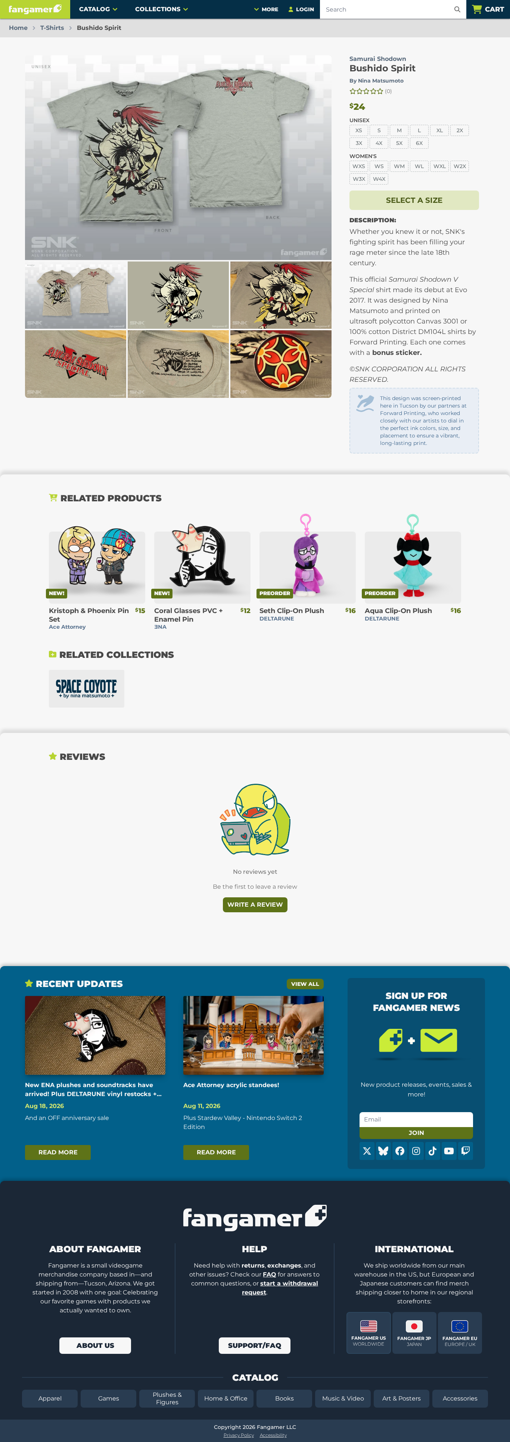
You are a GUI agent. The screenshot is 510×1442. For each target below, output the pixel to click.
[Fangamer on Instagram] (416, 1151)
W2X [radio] (460, 166)
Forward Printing (402, 413)
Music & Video (343, 1398)
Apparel (50, 1398)
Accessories (460, 1398)
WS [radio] (379, 166)
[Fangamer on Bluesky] (383, 1151)
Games (108, 1398)
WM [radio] (399, 166)
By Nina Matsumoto (376, 80)
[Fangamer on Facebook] (399, 1151)
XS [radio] (358, 130)
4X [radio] (379, 143)
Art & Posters (401, 1398)
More (270, 9)
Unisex (359, 120)
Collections (157, 9)
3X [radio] (359, 143)
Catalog (94, 9)
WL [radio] (419, 166)
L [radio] (419, 130)
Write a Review (255, 904)
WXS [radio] (358, 166)
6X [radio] (419, 143)
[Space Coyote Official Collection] (86, 689)
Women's (363, 156)
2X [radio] (460, 130)
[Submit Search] (457, 9)
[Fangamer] (35, 9)
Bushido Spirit (382, 68)
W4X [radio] (379, 179)
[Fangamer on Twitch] (465, 1151)
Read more (58, 1152)
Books (284, 1398)
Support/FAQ (254, 1346)
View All (305, 984)
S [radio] (379, 130)
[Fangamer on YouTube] (449, 1151)
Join (416, 1132)
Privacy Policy (239, 1435)
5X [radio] (399, 143)
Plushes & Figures (167, 1398)
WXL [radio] (439, 166)
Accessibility (273, 1435)
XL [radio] (439, 130)
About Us (95, 1346)
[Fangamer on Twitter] (367, 1151)
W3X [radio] (359, 179)
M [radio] (399, 130)
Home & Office (226, 1398)
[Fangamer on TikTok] (432, 1151)
